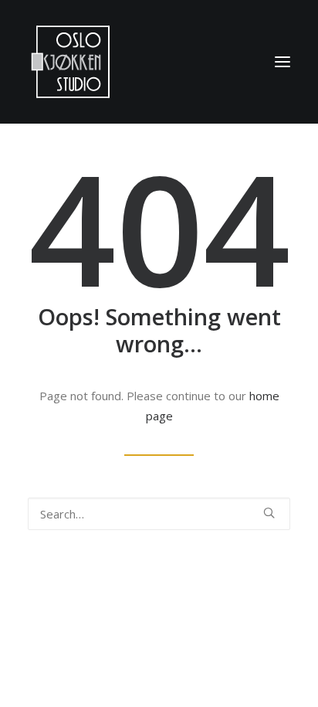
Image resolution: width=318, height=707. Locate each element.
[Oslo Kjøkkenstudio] (70, 62)
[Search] (159, 514)
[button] (282, 62)
